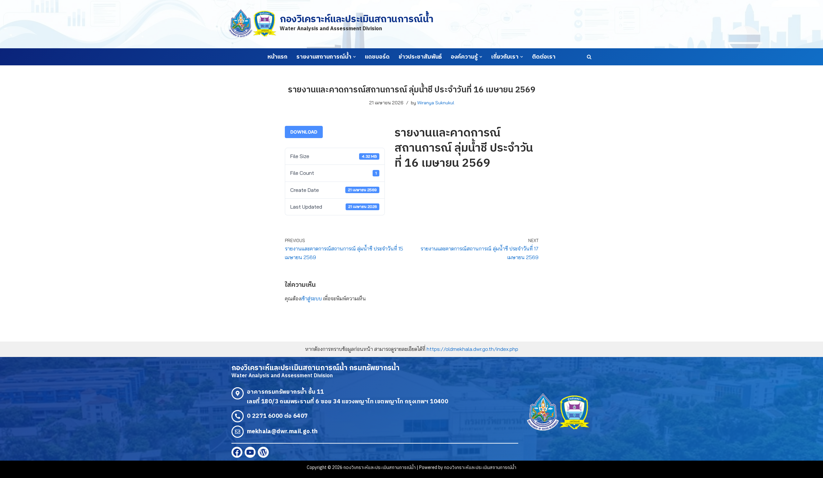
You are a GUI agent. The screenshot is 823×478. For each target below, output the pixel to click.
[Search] (589, 56)
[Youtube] (250, 452)
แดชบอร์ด (377, 57)
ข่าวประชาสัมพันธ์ (420, 57)
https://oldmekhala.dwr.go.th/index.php (472, 349)
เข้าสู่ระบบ (311, 298)
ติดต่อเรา (544, 57)
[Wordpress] (263, 452)
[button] (354, 56)
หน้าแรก (277, 57)
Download (303, 132)
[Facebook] (236, 452)
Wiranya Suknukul (435, 103)
